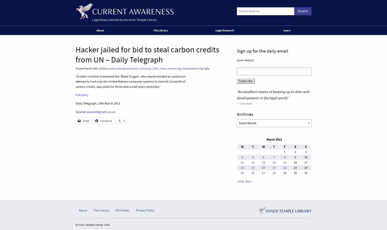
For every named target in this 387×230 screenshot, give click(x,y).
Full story (82, 95)
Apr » (249, 181)
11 (242, 163)
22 (284, 168)
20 (263, 168)
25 (242, 173)
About (100, 30)
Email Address (245, 60)
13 (263, 163)
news (163, 68)
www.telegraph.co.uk (101, 112)
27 (263, 173)
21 (274, 168)
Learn (286, 30)
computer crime (149, 68)
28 (274, 173)
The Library (160, 30)
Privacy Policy (145, 210)
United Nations (191, 68)
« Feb (240, 181)
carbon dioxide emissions (123, 68)
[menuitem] (101, 30)
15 (284, 163)
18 (242, 168)
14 (274, 163)
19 (253, 168)
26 (253, 173)
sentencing (174, 68)
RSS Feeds (122, 210)
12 (253, 163)
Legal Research (224, 30)
